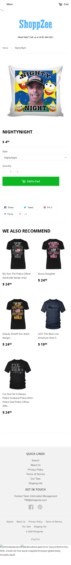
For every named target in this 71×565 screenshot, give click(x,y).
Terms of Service (35, 474)
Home (5, 47)
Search (35, 460)
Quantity (6, 165)
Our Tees (36, 478)
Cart (66, 4)
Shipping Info (35, 483)
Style (5, 151)
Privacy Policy (35, 469)
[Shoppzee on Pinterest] (39, 508)
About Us (36, 465)
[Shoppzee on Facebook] (31, 508)
